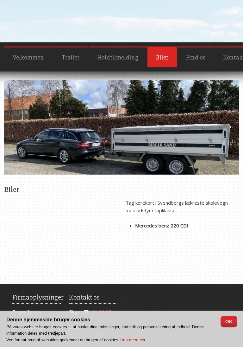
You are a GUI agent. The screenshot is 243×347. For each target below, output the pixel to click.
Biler (162, 57)
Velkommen (28, 57)
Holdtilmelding (117, 57)
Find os (195, 57)
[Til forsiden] (121, 17)
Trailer (70, 57)
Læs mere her (132, 340)
